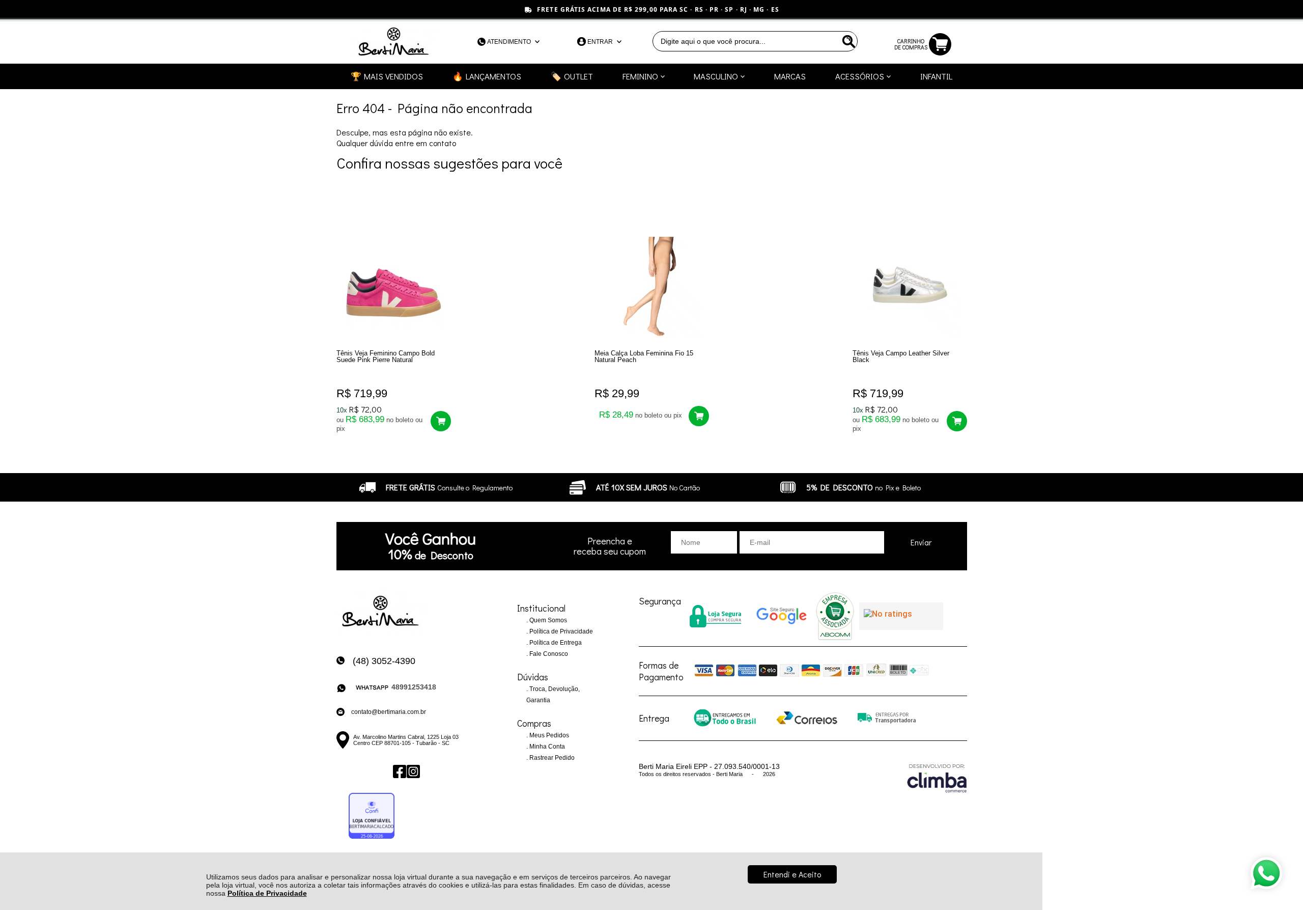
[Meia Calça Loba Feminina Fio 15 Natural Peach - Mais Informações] (652, 287)
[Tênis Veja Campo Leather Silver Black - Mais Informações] (910, 287)
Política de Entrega (555, 642)
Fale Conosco (548, 653)
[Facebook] (399, 772)
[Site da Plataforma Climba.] (937, 778)
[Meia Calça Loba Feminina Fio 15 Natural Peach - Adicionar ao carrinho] (699, 416)
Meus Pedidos (548, 735)
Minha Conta (546, 746)
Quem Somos (547, 620)
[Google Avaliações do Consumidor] (901, 616)
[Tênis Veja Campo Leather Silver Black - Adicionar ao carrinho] (957, 421)
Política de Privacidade (267, 893)
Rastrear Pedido (551, 757)
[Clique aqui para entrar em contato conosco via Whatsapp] (1266, 873)
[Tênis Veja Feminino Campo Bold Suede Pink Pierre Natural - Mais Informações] (393, 287)
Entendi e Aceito (792, 874)
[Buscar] (847, 41)
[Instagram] (412, 772)
